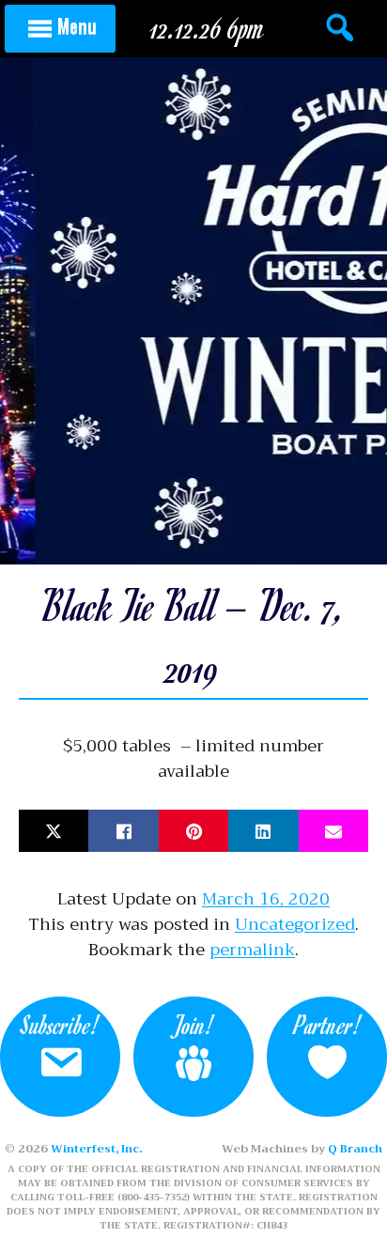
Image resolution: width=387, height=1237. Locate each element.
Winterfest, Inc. (96, 1148)
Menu (77, 25)
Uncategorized (295, 924)
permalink (252, 950)
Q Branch (355, 1148)
